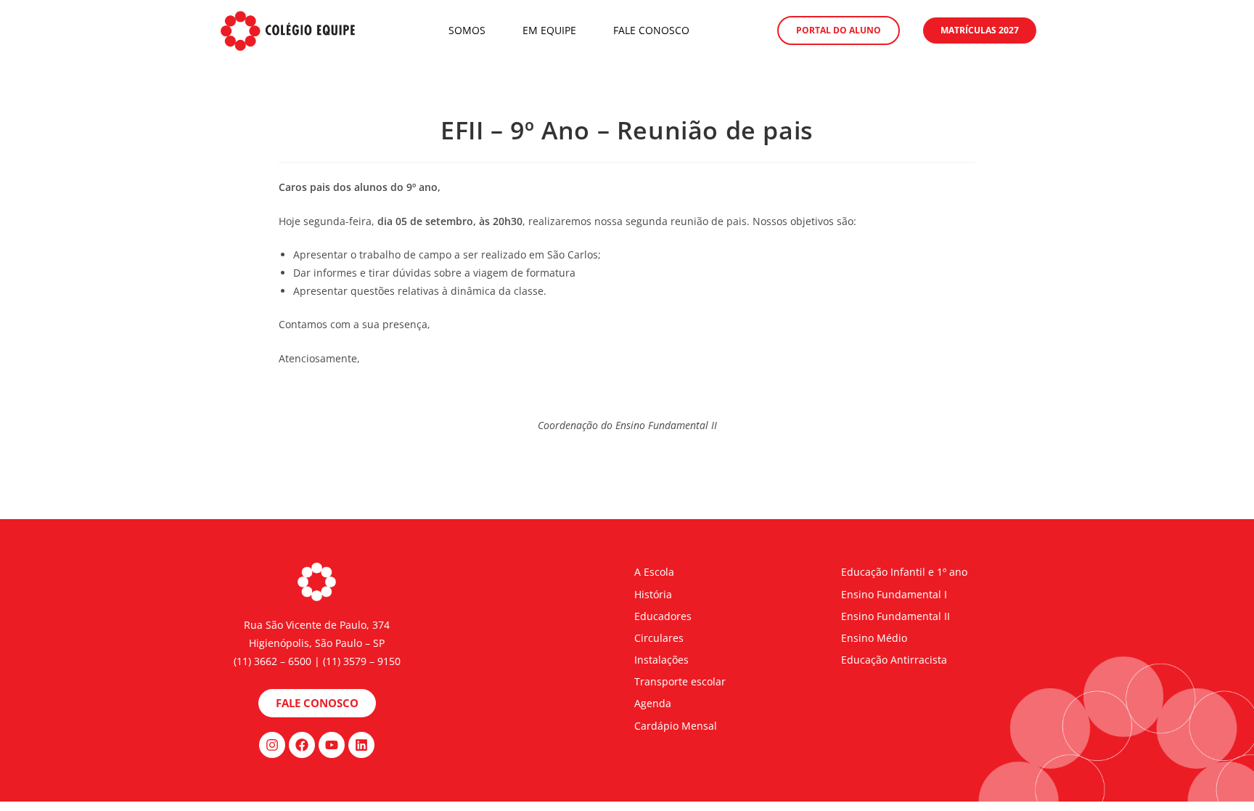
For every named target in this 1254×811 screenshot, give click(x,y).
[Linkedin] (361, 745)
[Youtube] (332, 745)
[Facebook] (302, 745)
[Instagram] (272, 745)
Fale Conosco (651, 30)
